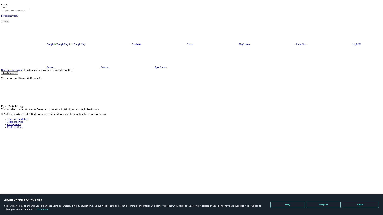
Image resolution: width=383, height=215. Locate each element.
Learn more (42, 209)
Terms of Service (15, 121)
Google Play (79, 44)
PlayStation (244, 44)
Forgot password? (9, 15)
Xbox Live (301, 44)
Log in (5, 21)
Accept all (323, 205)
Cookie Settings (14, 127)
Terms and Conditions (17, 119)
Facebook (136, 44)
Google (50, 44)
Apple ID (356, 44)
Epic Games (160, 67)
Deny (287, 205)
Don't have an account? (12, 70)
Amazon (50, 67)
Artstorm (105, 67)
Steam (189, 44)
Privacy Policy (14, 124)
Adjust (360, 205)
